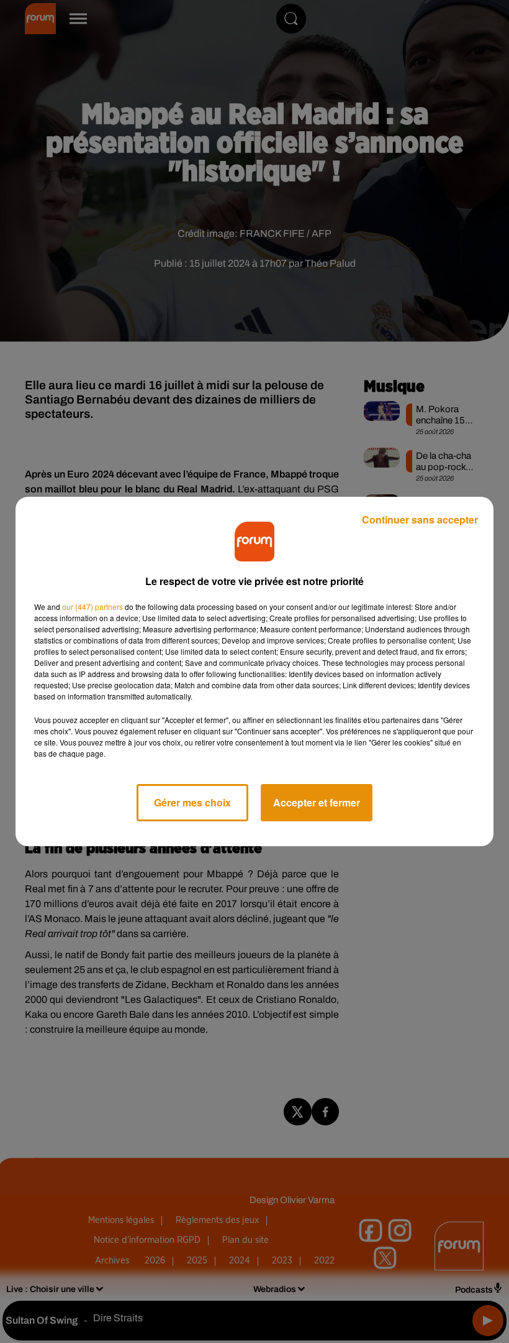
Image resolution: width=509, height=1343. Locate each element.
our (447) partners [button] (92, 606)
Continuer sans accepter (420, 519)
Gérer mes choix (192, 802)
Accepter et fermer (316, 802)
